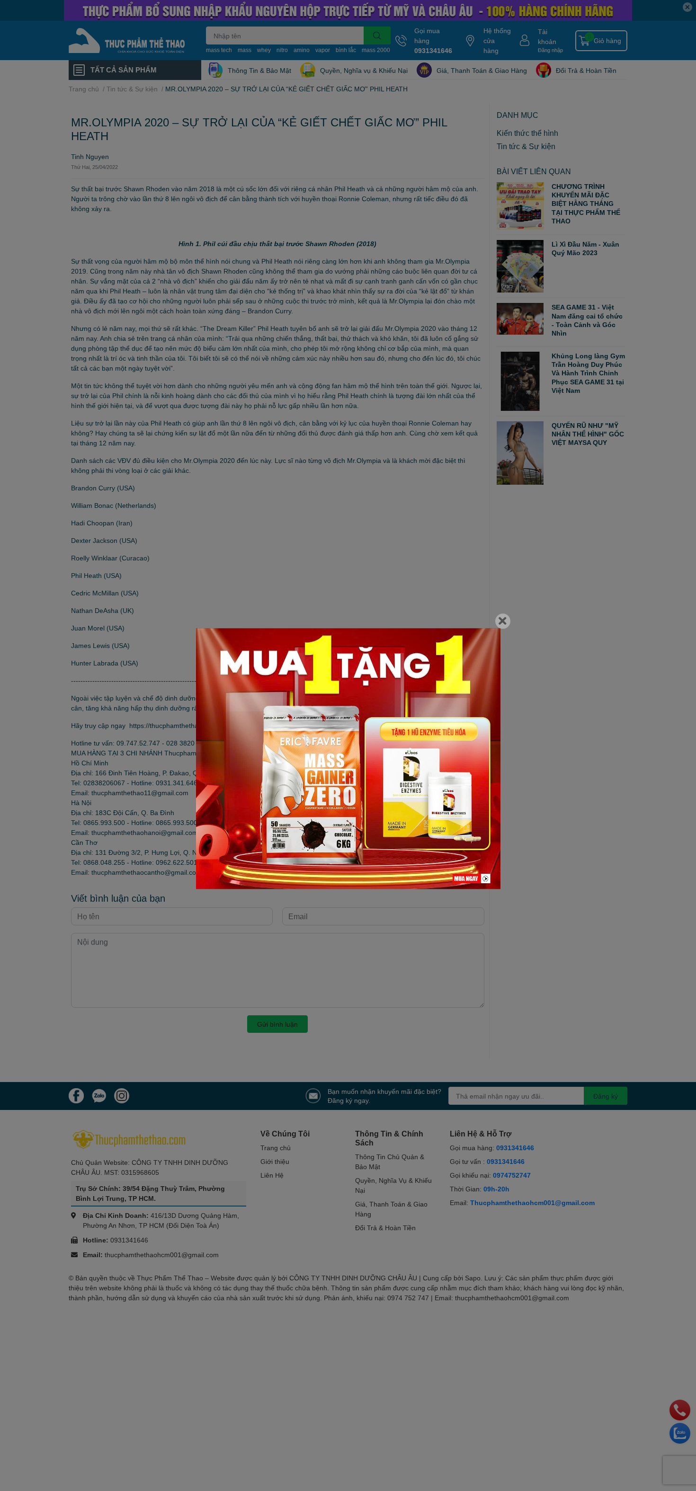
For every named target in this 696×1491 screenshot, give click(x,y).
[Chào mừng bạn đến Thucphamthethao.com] (348, 758)
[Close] (502, 621)
